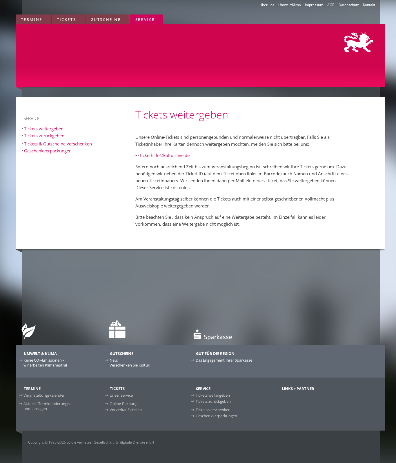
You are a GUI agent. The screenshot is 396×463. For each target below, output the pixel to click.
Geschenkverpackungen (48, 151)
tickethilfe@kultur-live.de (165, 155)
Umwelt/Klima (289, 4)
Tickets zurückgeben (44, 135)
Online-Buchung (123, 403)
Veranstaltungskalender (44, 395)
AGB (331, 4)
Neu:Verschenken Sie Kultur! (130, 363)
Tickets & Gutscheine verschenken (58, 144)
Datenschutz (349, 4)
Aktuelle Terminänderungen (47, 406)
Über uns (266, 4)
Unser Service (121, 395)
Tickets (66, 19)
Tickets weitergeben (43, 129)
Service (145, 19)
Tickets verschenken (213, 409)
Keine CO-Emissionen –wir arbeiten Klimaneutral (45, 363)
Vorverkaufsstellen (126, 409)
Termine (31, 19)
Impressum (314, 4)
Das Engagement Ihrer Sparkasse (224, 360)
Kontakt (369, 4)
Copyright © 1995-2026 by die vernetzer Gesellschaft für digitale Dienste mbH (91, 442)
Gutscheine (106, 19)
